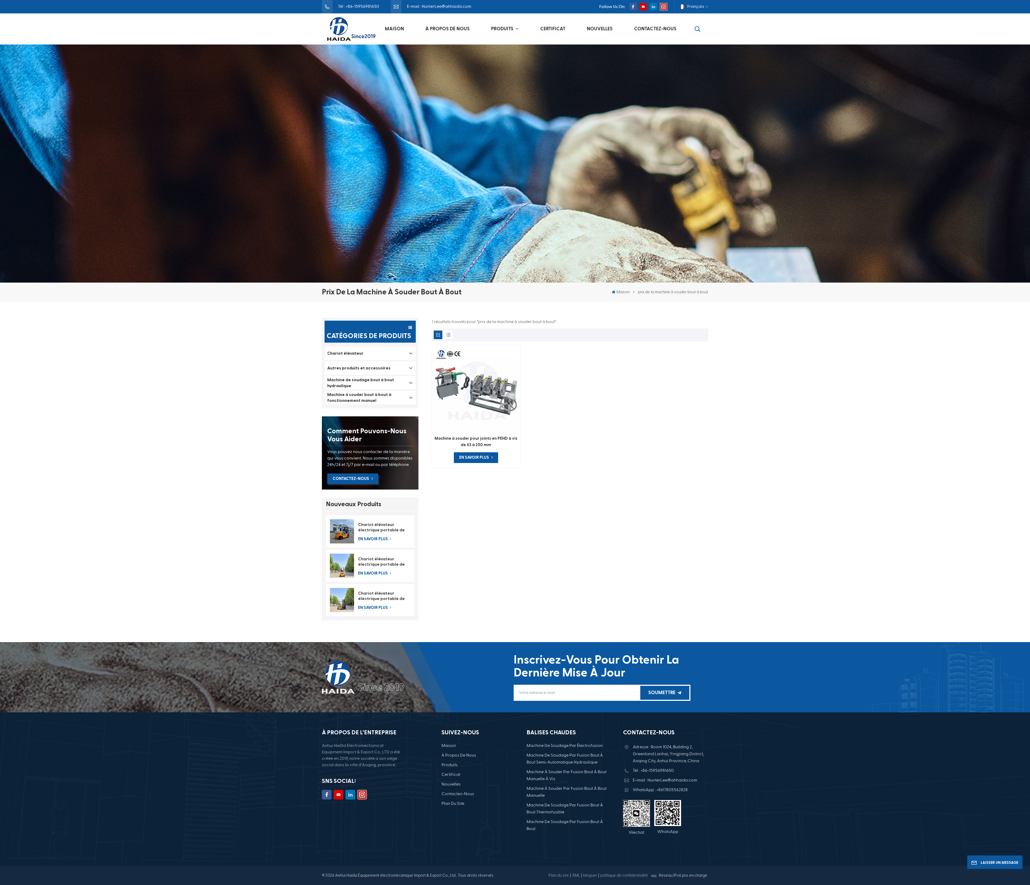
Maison (394, 29)
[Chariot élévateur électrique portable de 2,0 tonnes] (342, 566)
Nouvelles (600, 29)
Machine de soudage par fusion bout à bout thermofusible (565, 808)
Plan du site (453, 804)
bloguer (590, 875)
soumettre (661, 692)
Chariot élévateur (345, 353)
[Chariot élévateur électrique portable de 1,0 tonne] (342, 600)
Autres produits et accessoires (359, 368)
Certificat (552, 29)
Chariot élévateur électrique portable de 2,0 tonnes (381, 562)
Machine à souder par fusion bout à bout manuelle (566, 792)
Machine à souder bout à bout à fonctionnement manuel (359, 397)
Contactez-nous (655, 29)
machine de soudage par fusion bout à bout (565, 825)
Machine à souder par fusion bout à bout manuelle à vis (566, 775)
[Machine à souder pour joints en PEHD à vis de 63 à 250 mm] (476, 389)
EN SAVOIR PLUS (373, 539)
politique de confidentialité (624, 875)
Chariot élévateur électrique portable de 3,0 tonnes (381, 528)
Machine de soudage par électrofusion (565, 746)
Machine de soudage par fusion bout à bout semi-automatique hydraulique (565, 759)
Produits (502, 29)
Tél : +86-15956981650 (358, 7)
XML (576, 875)
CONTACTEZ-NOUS (351, 479)
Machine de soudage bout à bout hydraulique (360, 383)
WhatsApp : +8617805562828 (660, 790)
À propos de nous (447, 29)
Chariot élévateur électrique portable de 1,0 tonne (381, 596)
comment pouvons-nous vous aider (366, 435)
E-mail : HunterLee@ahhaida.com (439, 7)
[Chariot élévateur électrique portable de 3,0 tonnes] (342, 531)
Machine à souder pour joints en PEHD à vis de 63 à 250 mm (476, 441)
